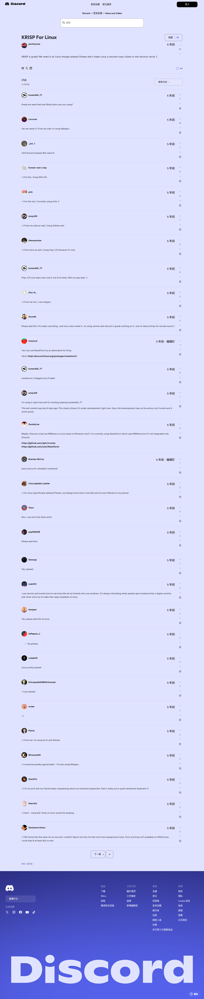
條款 (180, 891)
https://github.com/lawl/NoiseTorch (40, 447)
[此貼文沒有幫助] (180, 54)
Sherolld (32, 804)
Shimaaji (32, 560)
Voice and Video (113, 13)
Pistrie (31, 731)
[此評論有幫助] (180, 94)
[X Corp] (27, 68)
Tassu (31, 508)
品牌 (129, 901)
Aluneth (32, 317)
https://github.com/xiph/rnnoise (38, 443)
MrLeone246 (34, 755)
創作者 (156, 910)
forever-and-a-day (37, 168)
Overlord (32, 341)
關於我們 (131, 891)
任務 (155, 925)
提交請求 (106, 4)
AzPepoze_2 (34, 634)
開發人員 (157, 920)
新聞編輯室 (132, 906)
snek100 (32, 584)
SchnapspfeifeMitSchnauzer (42, 682)
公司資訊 (182, 920)
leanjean (32, 610)
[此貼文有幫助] (180, 45)
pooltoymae (34, 44)
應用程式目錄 (107, 906)
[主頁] (15, 5)
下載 (103, 891)
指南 (180, 906)
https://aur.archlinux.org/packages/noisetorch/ (52, 356)
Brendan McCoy (36, 459)
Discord (86, 13)
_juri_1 (31, 144)
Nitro (103, 896)
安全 (155, 896)
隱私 (180, 896)
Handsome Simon (36, 828)
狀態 (103, 901)
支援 (155, 891)
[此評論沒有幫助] (180, 103)
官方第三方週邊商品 (162, 930)
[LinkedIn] (31, 68)
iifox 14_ (32, 293)
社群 (155, 915)
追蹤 (170, 37)
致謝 (180, 910)
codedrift (32, 658)
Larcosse (32, 119)
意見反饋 (95, 4)
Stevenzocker (34, 241)
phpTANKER (34, 532)
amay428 (32, 216)
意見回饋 (157, 906)
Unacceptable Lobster (39, 484)
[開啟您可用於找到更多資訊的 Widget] (194, 994)
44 (180, 68)
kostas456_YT (35, 95)
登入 (25, 864)
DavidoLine (33, 424)
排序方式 (163, 82)
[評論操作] (180, 108)
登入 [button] (187, 4)
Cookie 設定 (184, 901)
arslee (31, 707)
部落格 (156, 901)
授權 (180, 915)
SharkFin (32, 779)
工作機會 (131, 896)
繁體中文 (13, 899)
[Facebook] (23, 68)
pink (30, 192)
